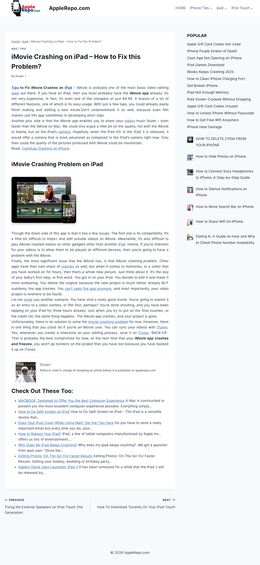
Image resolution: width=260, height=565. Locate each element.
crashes (67, 266)
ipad (14, 48)
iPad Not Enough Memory (208, 92)
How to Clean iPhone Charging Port (216, 79)
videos (129, 121)
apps (15, 93)
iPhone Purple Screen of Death (212, 51)
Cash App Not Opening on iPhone (214, 58)
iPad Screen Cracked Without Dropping (219, 99)
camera (64, 132)
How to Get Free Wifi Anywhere (213, 120)
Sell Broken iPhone (202, 86)
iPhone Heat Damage (204, 127)
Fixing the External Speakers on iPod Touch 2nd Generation (44, 506)
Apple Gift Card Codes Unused (212, 106)
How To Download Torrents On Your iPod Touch (136, 503)
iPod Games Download (205, 65)
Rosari (19, 76)
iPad (68, 88)
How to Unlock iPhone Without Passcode (220, 113)
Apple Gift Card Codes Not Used (214, 44)
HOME (181, 8)
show (28, 300)
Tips (23, 48)
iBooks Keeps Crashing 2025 (210, 72)
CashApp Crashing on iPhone (45, 148)
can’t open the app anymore (88, 289)
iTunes (162, 327)
